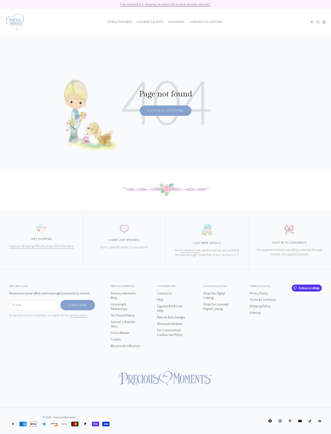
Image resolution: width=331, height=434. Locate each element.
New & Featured (120, 22)
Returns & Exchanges (171, 317)
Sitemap (255, 312)
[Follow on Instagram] (280, 421)
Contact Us (164, 293)
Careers (116, 339)
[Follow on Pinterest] (290, 421)
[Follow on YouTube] (300, 421)
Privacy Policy (259, 293)
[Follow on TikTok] (310, 421)
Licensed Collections (206, 22)
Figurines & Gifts (150, 22)
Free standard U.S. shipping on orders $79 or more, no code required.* (165, 4)
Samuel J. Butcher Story (123, 324)
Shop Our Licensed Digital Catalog (216, 306)
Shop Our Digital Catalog (214, 295)
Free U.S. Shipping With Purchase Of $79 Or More (41, 246)
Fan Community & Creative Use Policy (170, 332)
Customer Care (190, 250)
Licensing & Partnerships (119, 306)
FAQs (160, 299)
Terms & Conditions (263, 299)
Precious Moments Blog (123, 295)
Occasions (176, 22)
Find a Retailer (120, 333)
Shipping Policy (260, 306)
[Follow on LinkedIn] (320, 421)
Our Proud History (123, 315)
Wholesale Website (169, 324)
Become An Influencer (125, 346)
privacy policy (78, 315)
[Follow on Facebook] (270, 421)
